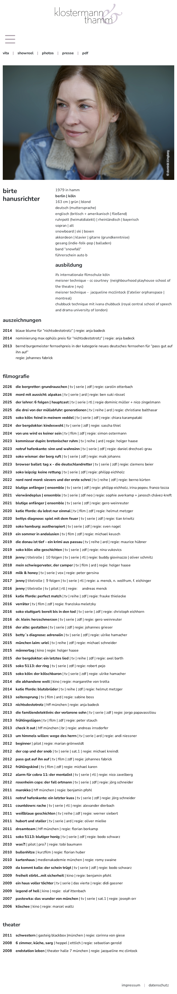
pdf (85, 53)
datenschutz (159, 985)
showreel (25, 53)
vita (6, 53)
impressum (131, 985)
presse (68, 53)
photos (48, 53)
